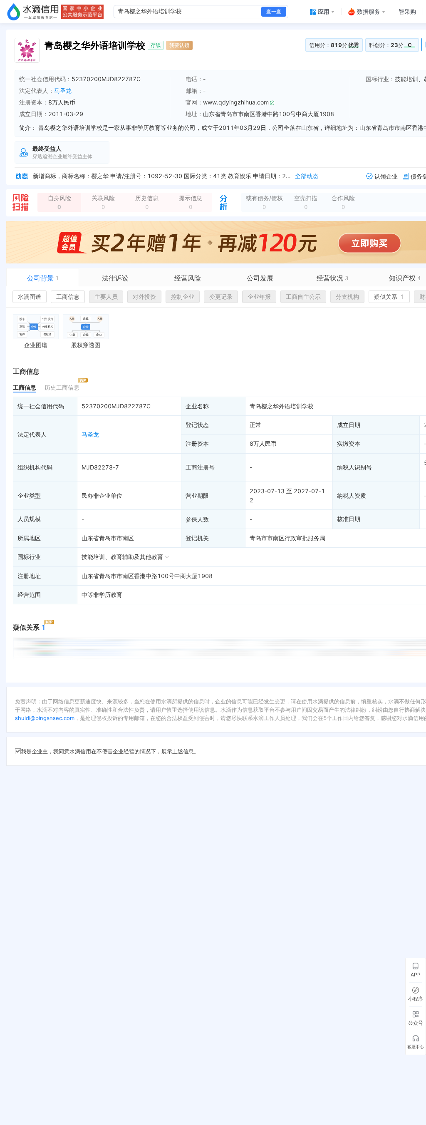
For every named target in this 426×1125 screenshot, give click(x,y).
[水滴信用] (32, 11)
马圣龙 (63, 90)
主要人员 (106, 296)
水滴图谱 (29, 296)
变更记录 (221, 296)
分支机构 (347, 296)
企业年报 (259, 296)
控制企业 (182, 296)
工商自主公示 (303, 296)
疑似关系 (389, 296)
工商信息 (67, 296)
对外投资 (144, 296)
